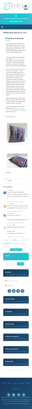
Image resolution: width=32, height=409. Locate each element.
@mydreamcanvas (16, 21)
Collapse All (16, 249)
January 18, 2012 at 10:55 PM (15, 223)
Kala (8, 190)
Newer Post (7, 240)
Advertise (16, 388)
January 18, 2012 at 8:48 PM (15, 211)
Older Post (24, 240)
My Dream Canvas (12, 281)
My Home (21, 383)
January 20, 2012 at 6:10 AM (15, 236)
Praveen (9, 225)
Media (28, 383)
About (9, 383)
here (18, 110)
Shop (14, 383)
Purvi (8, 204)
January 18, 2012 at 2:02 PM (15, 202)
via (11, 172)
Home (17, 240)
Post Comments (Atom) (18, 243)
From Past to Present (14, 38)
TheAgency (10, 285)
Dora (8, 213)
